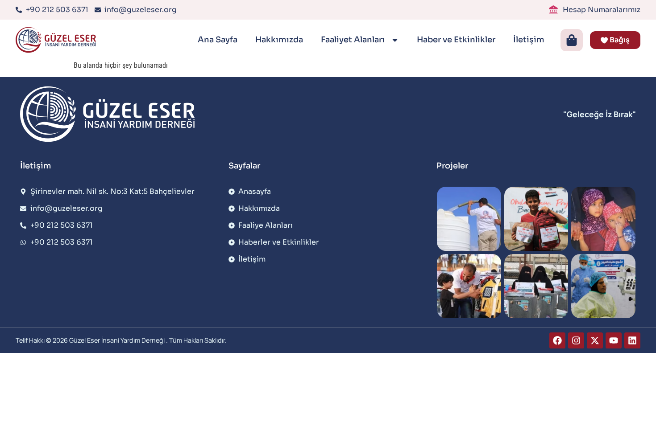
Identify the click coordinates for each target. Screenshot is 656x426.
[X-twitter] (595, 340)
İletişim (528, 40)
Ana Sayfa (217, 40)
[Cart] (572, 40)
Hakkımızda (279, 40)
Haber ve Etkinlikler (456, 40)
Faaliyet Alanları (353, 40)
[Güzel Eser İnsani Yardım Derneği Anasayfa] (58, 40)
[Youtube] (614, 340)
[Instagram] (576, 340)
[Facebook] (557, 340)
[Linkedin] (632, 340)
